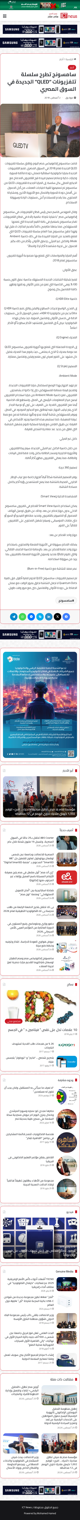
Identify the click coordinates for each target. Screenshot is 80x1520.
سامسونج (65, 600)
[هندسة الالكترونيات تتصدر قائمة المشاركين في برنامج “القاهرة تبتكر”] (67, 1142)
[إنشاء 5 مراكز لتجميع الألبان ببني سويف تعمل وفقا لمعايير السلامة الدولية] (67, 1360)
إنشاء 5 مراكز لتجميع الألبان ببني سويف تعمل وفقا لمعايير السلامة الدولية (29, 1356)
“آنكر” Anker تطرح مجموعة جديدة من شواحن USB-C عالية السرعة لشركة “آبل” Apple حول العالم (29, 1301)
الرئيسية (69, 59)
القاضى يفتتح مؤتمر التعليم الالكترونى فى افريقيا (31, 1159)
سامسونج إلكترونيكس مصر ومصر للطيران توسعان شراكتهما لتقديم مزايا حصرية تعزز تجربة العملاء (30, 962)
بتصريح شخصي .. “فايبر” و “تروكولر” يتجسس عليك (30, 1059)
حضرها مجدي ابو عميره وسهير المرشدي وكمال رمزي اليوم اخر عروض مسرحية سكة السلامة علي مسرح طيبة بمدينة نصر (30, 1114)
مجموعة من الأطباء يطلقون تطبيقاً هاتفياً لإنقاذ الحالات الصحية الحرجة (30, 1182)
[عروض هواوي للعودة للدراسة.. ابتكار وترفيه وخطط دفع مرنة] (67, 947)
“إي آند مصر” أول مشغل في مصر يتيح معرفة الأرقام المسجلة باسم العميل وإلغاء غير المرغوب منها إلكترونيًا (29, 876)
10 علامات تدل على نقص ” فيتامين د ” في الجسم (42, 1030)
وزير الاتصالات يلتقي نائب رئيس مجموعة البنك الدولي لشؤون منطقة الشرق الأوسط (29, 1317)
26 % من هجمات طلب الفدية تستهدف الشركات (33, 1045)
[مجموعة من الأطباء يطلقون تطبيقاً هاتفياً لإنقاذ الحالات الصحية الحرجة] (67, 1189)
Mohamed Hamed (46, 1513)
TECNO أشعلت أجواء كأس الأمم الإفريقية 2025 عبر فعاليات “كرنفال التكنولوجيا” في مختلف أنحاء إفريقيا (30, 1283)
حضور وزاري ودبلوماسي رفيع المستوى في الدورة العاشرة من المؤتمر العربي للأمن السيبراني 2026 (30, 927)
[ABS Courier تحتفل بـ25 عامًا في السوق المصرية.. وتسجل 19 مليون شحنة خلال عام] (67, 843)
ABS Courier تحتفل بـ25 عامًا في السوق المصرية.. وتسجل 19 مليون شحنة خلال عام (30, 839)
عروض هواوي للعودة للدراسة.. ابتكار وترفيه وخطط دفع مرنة (29, 943)
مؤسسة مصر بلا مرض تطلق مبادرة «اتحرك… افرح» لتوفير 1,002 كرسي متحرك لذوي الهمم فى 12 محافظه (40, 811)
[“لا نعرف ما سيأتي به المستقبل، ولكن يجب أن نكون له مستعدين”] (67, 1096)
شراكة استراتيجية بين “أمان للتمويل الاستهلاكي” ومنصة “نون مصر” (34, 892)
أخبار (61, 59)
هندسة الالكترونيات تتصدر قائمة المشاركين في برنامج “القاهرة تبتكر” (30, 1136)
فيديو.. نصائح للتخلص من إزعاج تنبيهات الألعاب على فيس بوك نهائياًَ (40, 1252)
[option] (40, 796)
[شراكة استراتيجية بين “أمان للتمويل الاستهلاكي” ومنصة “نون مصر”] (67, 895)
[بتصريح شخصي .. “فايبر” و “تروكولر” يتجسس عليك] (67, 1061)
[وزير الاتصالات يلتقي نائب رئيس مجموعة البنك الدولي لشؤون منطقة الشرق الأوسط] (67, 1321)
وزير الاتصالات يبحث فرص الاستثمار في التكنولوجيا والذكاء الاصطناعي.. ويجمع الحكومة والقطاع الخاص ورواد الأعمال (21, 1462)
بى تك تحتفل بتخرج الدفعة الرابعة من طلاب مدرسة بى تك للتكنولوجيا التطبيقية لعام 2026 (28, 909)
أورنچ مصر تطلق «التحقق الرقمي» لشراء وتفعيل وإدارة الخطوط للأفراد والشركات (22, 1390)
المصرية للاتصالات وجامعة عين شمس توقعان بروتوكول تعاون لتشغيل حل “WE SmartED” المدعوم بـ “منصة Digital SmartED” (28, 858)
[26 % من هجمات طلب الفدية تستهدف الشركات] (67, 1045)
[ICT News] (62, 15)
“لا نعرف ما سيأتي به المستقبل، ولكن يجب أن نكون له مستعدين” (29, 1089)
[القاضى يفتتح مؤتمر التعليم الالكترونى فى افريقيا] (67, 1165)
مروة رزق (69, 97)
